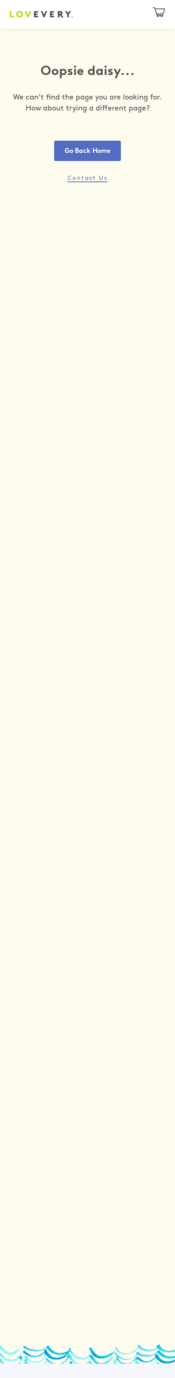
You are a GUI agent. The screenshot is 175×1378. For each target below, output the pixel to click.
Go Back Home (88, 151)
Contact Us (88, 178)
